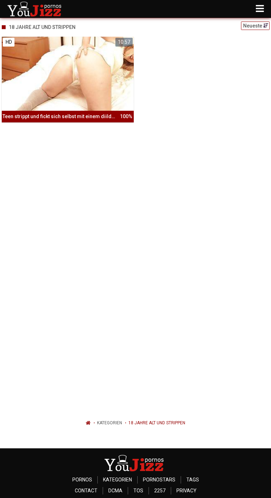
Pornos (82, 479)
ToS (138, 490)
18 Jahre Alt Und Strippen (156, 422)
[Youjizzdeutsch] (36, 9)
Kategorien (109, 422)
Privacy (186, 490)
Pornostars (159, 479)
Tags (192, 479)
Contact (86, 490)
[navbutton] (259, 9)
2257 (159, 490)
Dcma (115, 490)
